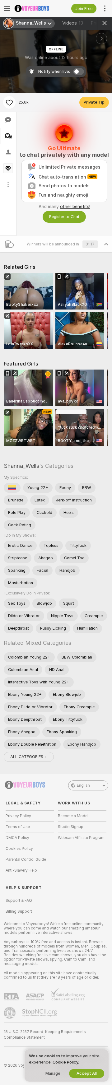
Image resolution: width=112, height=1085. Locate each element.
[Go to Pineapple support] (10, 1013)
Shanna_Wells (21, 466)
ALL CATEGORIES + (28, 756)
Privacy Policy (18, 816)
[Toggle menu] (7, 8)
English (83, 785)
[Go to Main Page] (35, 8)
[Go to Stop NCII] (40, 1013)
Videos (72, 23)
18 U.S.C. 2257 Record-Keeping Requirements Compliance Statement (45, 1035)
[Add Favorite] (9, 102)
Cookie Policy (65, 1062)
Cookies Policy (19, 848)
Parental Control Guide (26, 859)
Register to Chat (64, 216)
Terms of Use (18, 827)
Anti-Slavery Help (21, 870)
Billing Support (19, 911)
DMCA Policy (17, 838)
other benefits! (75, 206)
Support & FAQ (19, 900)
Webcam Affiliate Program (81, 838)
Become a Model (73, 816)
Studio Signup (70, 827)
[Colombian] (12, 488)
